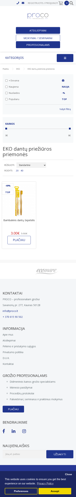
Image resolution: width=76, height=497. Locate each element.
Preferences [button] (21, 491)
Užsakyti (60, 454)
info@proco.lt (10, 311)
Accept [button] (55, 491)
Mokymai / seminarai (38, 38)
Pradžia (6, 69)
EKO (18, 69)
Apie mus (8, 334)
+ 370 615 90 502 (13, 316)
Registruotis (35, 3)
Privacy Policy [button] (45, 483)
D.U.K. (6, 358)
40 (22, 170)
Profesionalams (38, 45)
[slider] (6, 128)
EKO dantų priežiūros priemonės (41, 69)
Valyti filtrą (65, 109)
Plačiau (13, 409)
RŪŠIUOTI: (9, 165)
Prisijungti (51, 3)
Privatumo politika (13, 352)
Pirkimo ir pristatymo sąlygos (19, 346)
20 (17, 170)
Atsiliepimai (38, 30)
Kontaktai (8, 364)
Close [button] (68, 474)
